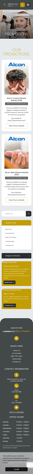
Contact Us (9, 245)
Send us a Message (16, 412)
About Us (8, 229)
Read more (8, 282)
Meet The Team (10, 237)
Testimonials (9, 241)
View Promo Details (16, 126)
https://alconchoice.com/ (16, 120)
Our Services (9, 233)
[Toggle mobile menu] (4, 4)
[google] (16, 338)
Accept (16, 469)
